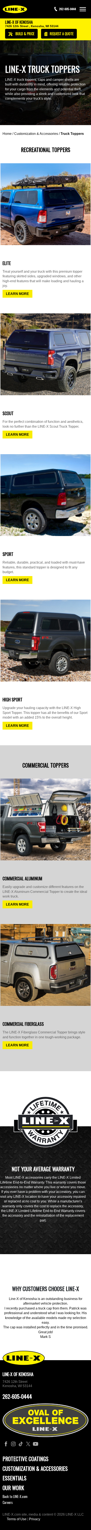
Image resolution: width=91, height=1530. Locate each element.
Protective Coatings (25, 1459)
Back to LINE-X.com (15, 1496)
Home (7, 133)
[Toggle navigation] (82, 9)
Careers (8, 1502)
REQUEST (61, 33)
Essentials (14, 1478)
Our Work (13, 1488)
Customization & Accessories (36, 133)
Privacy (34, 1519)
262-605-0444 (17, 1396)
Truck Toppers (72, 133)
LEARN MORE (17, 294)
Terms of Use (16, 1519)
